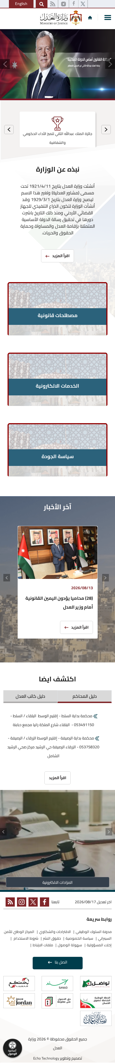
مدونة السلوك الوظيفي (94, 931)
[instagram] (63, 4)
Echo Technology (46, 1058)
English (21, 3)
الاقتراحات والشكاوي (55, 931)
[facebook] (73, 4)
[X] (82, 4)
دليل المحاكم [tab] (85, 696)
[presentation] (106, 129)
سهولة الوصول (70, 945)
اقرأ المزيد (79, 627)
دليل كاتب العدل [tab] (30, 696)
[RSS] (52, 4)
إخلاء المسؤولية (99, 945)
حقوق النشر (52, 938)
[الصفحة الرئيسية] (90, 17)
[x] (32, 903)
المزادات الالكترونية (57, 882)
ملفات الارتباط (43, 945)
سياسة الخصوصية (79, 938)
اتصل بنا (61, 962)
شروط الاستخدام (25, 938)
